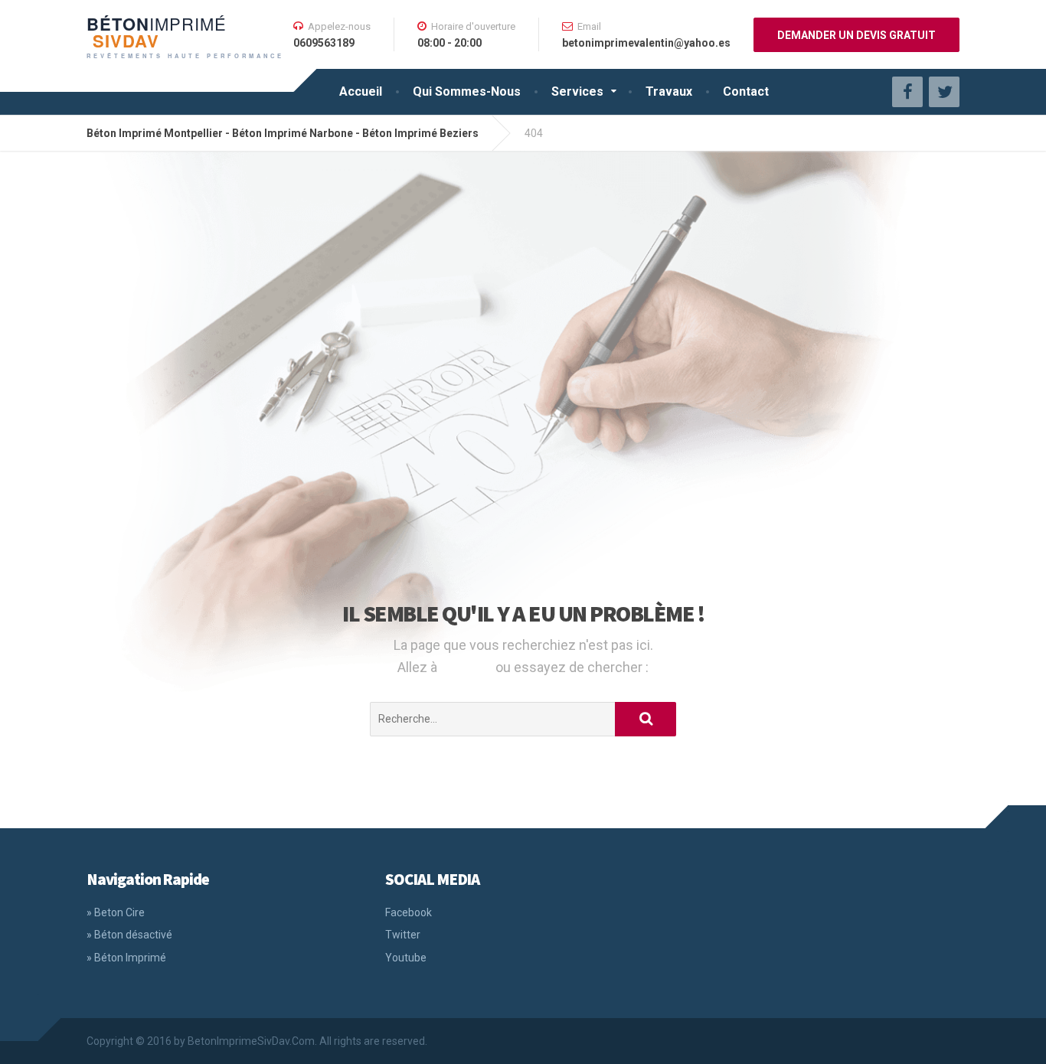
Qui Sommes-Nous (467, 91)
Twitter (402, 935)
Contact (746, 91)
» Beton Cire (116, 912)
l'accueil (467, 667)
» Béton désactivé (129, 935)
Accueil (360, 91)
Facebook (408, 912)
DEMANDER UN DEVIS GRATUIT (856, 35)
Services (577, 91)
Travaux (669, 91)
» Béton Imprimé (126, 957)
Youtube (406, 957)
